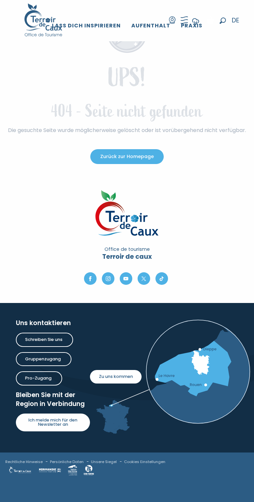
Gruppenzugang (43, 359)
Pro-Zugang (38, 378)
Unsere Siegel (104, 461)
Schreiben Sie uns (44, 339)
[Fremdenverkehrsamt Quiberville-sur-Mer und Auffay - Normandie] (43, 19)
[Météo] (196, 26)
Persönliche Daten (67, 461)
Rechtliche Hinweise (24, 461)
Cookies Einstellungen (144, 461)
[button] (223, 20)
